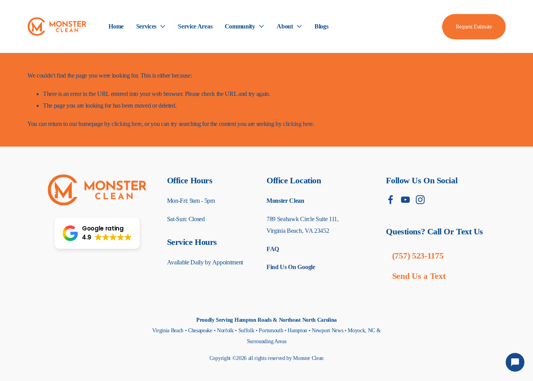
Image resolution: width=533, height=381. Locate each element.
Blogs (321, 26)
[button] (97, 233)
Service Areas (195, 26)
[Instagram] (420, 199)
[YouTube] (405, 199)
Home (116, 26)
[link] (151, 26)
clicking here (127, 124)
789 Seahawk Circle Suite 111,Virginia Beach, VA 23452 (302, 225)
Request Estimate (474, 26)
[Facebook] (390, 199)
